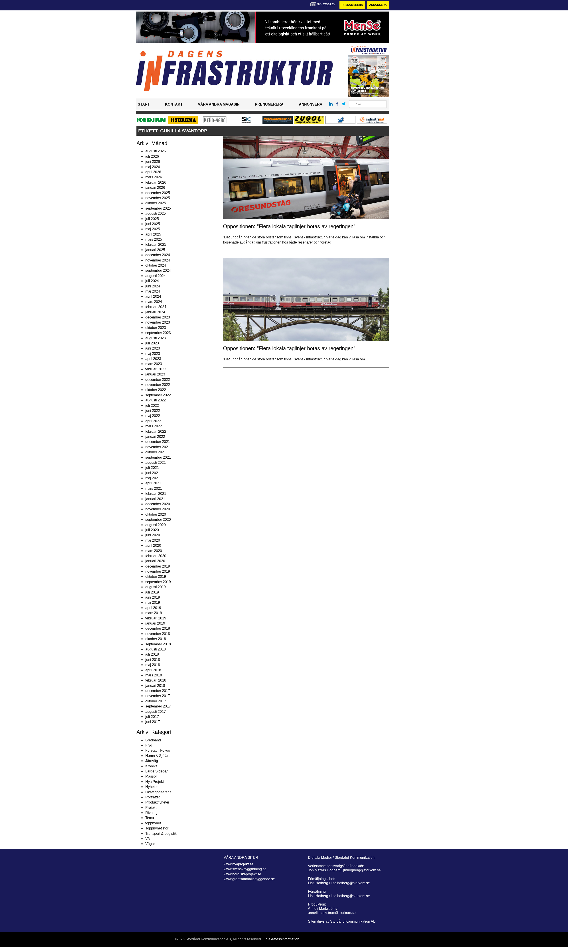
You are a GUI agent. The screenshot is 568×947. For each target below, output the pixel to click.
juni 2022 (152, 411)
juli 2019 (152, 592)
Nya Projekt (154, 782)
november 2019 (157, 571)
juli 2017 (152, 717)
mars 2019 (153, 613)
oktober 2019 (155, 576)
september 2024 (158, 270)
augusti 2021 (155, 462)
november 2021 (157, 447)
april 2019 (153, 608)
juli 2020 (152, 530)
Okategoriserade (158, 792)
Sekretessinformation (282, 939)
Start (144, 104)
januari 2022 (155, 436)
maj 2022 (152, 416)
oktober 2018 (155, 639)
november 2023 (157, 322)
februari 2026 (155, 182)
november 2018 (157, 634)
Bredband (153, 740)
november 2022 (157, 385)
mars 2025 (153, 239)
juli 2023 (152, 343)
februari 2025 (155, 244)
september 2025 (158, 208)
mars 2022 (153, 426)
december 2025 (157, 193)
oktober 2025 (155, 203)
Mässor (151, 776)
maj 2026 (152, 167)
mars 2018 (153, 675)
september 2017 (158, 706)
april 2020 (153, 545)
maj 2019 (152, 602)
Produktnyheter (157, 802)
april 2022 (153, 421)
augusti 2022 (155, 400)
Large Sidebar (156, 771)
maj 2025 (152, 229)
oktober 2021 (155, 452)
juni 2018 (152, 660)
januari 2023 (155, 374)
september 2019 (158, 582)
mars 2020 (153, 551)
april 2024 (153, 296)
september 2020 (158, 519)
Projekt (150, 807)
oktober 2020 (155, 514)
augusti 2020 (155, 525)
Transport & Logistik (161, 833)
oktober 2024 (155, 265)
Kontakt (174, 104)
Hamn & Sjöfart (157, 756)
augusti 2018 (155, 649)
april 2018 (153, 670)
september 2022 (158, 395)
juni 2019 (152, 597)
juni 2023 (152, 348)
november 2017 (157, 696)
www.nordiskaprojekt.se (242, 874)
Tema (149, 818)
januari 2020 (155, 561)
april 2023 (153, 359)
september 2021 (158, 457)
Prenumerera (352, 4)
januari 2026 (155, 187)
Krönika (151, 766)
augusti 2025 (155, 213)
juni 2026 (152, 161)
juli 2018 (152, 654)
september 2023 (158, 333)
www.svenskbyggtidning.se (245, 869)
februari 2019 (155, 618)
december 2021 (157, 442)
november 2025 (157, 198)
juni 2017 (152, 722)
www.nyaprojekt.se (238, 864)
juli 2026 (152, 156)
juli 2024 (152, 281)
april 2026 (153, 172)
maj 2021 (152, 478)
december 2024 (157, 255)
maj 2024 (152, 291)
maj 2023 (152, 354)
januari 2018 (155, 686)
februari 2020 (155, 556)
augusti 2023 (155, 338)
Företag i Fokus (157, 750)
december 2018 (157, 628)
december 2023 (157, 317)
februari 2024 (155, 307)
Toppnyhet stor (156, 828)
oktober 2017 (155, 701)
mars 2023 (153, 364)
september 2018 (158, 644)
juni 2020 (152, 535)
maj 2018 (152, 665)
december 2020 (157, 504)
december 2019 (157, 566)
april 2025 (153, 234)
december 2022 (157, 379)
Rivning (151, 813)
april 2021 (153, 483)
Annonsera (378, 4)
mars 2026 (153, 177)
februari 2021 (155, 493)
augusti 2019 (155, 587)
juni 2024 (152, 286)
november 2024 (157, 260)
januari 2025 (155, 250)
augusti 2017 (155, 711)
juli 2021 (152, 468)
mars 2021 (153, 488)
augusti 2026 (155, 151)
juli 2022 (152, 405)
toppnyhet (153, 823)
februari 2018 (155, 680)
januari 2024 (155, 312)
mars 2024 (153, 302)
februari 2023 (155, 369)
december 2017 (157, 691)
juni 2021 (152, 473)
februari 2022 (155, 431)
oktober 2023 (155, 328)
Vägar (150, 844)
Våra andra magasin (219, 104)
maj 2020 (152, 540)
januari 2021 (155, 499)
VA (147, 839)
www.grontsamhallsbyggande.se (249, 879)
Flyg (148, 745)
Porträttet (152, 797)
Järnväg (151, 761)
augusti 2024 (155, 276)
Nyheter (151, 787)
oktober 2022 (155, 390)
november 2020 (157, 509)
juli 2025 (152, 219)
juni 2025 (152, 224)
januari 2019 (155, 623)
